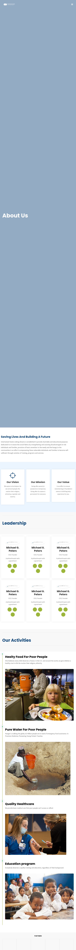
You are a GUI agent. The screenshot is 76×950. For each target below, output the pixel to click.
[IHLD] (9, 4)
